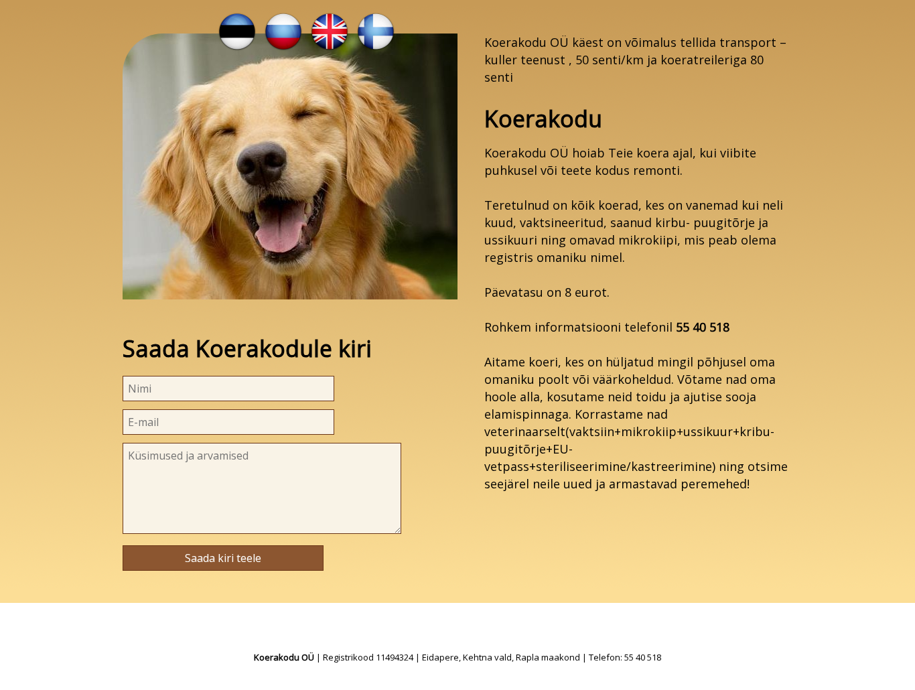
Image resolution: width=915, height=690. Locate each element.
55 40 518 (702, 327)
